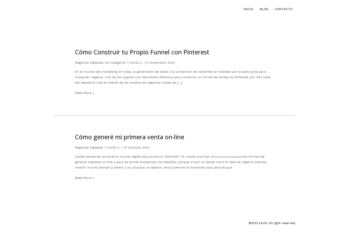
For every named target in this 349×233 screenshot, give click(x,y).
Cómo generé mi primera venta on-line (129, 137)
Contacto (283, 9)
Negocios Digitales (89, 62)
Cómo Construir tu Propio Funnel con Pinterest (142, 52)
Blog (264, 9)
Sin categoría (115, 62)
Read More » (84, 92)
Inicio (248, 9)
